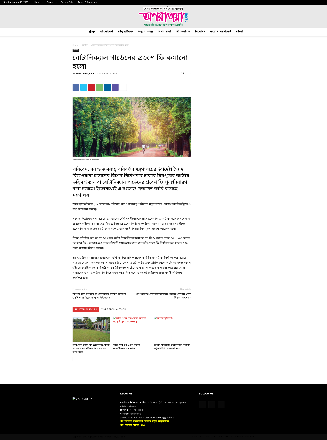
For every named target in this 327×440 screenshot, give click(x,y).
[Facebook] (309, 2)
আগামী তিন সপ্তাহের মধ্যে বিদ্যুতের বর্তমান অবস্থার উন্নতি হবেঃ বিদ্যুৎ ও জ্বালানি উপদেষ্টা (99, 296)
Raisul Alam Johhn (85, 73)
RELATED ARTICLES (86, 309)
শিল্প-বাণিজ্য (145, 32)
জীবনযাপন (183, 32)
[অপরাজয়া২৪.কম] (163, 16)
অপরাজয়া (164, 32)
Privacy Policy (68, 2)
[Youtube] (321, 2)
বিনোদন (200, 32)
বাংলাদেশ (106, 32)
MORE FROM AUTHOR (113, 309)
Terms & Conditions (88, 2)
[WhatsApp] (99, 87)
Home (75, 45)
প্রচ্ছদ (92, 32)
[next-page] (80, 359)
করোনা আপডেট (220, 32)
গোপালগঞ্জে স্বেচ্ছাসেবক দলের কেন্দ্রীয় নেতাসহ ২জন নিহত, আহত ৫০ (163, 296)
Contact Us (52, 2)
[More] (123, 87)
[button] (323, 31)
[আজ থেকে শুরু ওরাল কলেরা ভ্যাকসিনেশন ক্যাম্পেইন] (131, 329)
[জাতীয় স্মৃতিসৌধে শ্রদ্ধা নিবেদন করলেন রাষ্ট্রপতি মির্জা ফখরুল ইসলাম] (172, 329)
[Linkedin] (107, 87)
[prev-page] (75, 359)
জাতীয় (85, 45)
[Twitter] (315, 2)
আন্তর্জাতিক (125, 32)
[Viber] (115, 87)
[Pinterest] (91, 87)
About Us (38, 2)
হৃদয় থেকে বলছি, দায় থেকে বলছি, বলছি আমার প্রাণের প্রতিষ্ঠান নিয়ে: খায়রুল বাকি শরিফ (91, 349)
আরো (239, 32)
